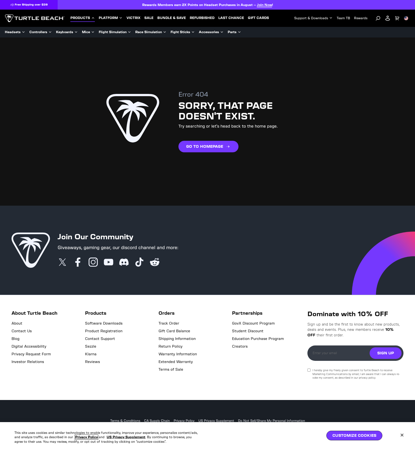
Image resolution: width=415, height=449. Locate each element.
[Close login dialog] (252, 336)
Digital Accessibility (29, 346)
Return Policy (171, 346)
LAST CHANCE (231, 18)
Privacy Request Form (31, 354)
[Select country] (406, 18)
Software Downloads (103, 323)
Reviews (92, 362)
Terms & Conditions (125, 421)
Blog (15, 339)
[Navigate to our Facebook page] (78, 262)
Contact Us (22, 331)
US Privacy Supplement (216, 421)
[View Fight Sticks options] (193, 32)
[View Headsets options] (23, 32)
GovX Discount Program (253, 323)
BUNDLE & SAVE (171, 18)
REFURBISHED (202, 18)
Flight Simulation (113, 32)
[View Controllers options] (50, 32)
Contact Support (100, 339)
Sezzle (90, 346)
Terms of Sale (171, 369)
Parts (232, 32)
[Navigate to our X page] (62, 262)
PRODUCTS (80, 18)
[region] (207, 435)
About (17, 323)
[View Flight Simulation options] (129, 32)
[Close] (402, 435)
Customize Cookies (354, 435)
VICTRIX (133, 18)
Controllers (38, 32)
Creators (240, 346)
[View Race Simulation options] (165, 32)
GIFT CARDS (258, 18)
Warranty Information (178, 354)
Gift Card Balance (174, 331)
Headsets (13, 32)
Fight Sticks (180, 32)
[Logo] (35, 18)
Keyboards (64, 32)
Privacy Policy (184, 421)
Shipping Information (177, 339)
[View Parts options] (239, 32)
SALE (148, 18)
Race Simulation (148, 32)
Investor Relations (28, 362)
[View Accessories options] (222, 32)
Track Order (169, 323)
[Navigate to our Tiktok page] (139, 262)
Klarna (91, 354)
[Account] (387, 18)
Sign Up (385, 353)
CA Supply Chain (157, 421)
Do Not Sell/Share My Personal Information (271, 421)
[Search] (378, 18)
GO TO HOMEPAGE (204, 146)
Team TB (343, 18)
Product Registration (103, 331)
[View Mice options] (93, 32)
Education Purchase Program (258, 339)
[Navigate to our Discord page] (124, 262)
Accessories (209, 32)
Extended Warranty (176, 362)
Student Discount (247, 331)
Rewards (360, 18)
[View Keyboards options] (76, 32)
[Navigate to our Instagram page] (93, 262)
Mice (86, 32)
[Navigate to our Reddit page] (154, 262)
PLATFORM (108, 18)
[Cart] (397, 18)
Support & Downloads (311, 18)
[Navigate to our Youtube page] (108, 262)
